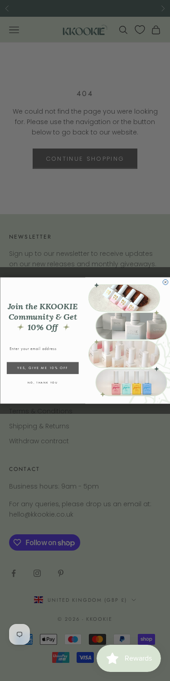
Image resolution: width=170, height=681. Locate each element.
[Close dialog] (165, 282)
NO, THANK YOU (42, 382)
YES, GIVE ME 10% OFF (42, 368)
